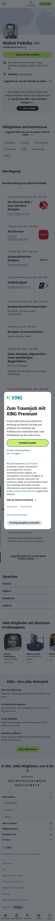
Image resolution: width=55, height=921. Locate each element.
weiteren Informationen (24, 491)
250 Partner (32, 463)
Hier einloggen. (14, 453)
